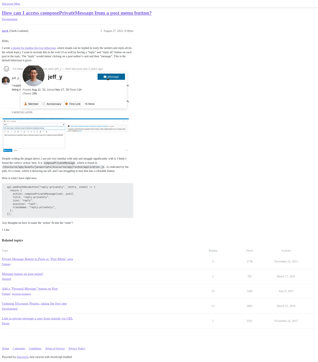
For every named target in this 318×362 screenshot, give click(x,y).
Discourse (22, 357)
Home (5, 348)
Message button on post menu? (22, 274)
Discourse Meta (11, 3)
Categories (19, 348)
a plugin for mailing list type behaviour (33, 48)
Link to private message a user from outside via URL (37, 318)
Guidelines (35, 348)
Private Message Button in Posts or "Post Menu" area (37, 259)
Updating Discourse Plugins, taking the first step (34, 303)
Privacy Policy (76, 348)
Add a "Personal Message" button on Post (30, 288)
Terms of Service (55, 348)
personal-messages (21, 294)
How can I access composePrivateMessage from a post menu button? (77, 13)
